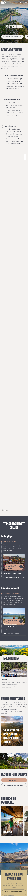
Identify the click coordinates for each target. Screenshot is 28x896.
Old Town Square (9, 542)
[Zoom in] (25, 155)
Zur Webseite (13, 780)
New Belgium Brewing (11, 578)
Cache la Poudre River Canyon (11, 628)
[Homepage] (3, 3)
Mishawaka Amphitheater (12, 573)
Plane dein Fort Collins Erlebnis (15, 785)
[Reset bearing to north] (25, 159)
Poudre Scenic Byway (11, 633)
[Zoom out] (25, 157)
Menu (22, 3)
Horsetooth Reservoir (11, 594)
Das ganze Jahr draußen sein (12, 36)
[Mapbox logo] (5, 510)
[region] (14, 332)
